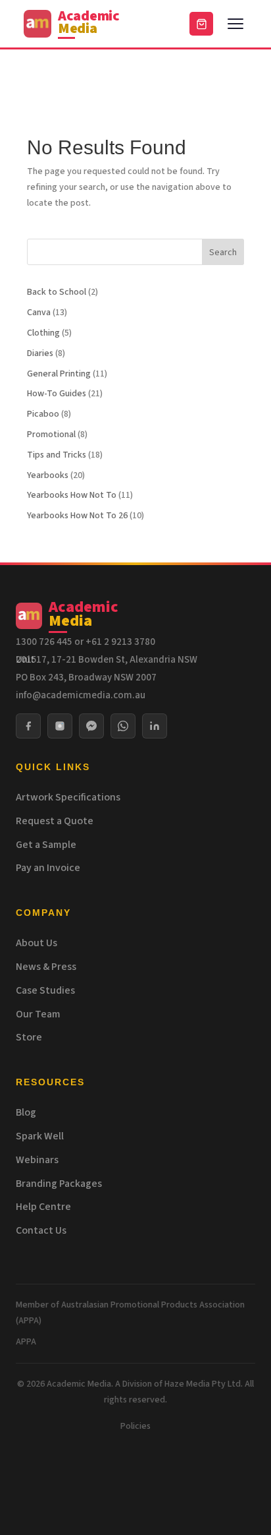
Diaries (40, 353)
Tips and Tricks (56, 455)
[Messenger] (91, 725)
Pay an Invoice (48, 867)
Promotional (51, 434)
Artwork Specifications (68, 797)
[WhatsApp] (123, 725)
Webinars (37, 1160)
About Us (36, 943)
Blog (26, 1112)
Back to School (56, 292)
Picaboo (43, 414)
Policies (135, 1426)
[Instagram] (59, 725)
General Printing (59, 373)
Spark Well (40, 1136)
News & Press (46, 966)
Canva (39, 312)
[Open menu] (235, 24)
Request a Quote (54, 821)
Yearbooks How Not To (71, 495)
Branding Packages (59, 1183)
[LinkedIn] (154, 725)
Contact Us (41, 1230)
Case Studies (45, 990)
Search (223, 252)
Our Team (38, 1014)
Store (29, 1037)
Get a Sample (46, 844)
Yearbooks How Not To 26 (77, 515)
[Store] (201, 24)
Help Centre (43, 1206)
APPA (26, 1341)
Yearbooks (47, 475)
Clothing (43, 333)
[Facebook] (28, 725)
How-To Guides (56, 393)
